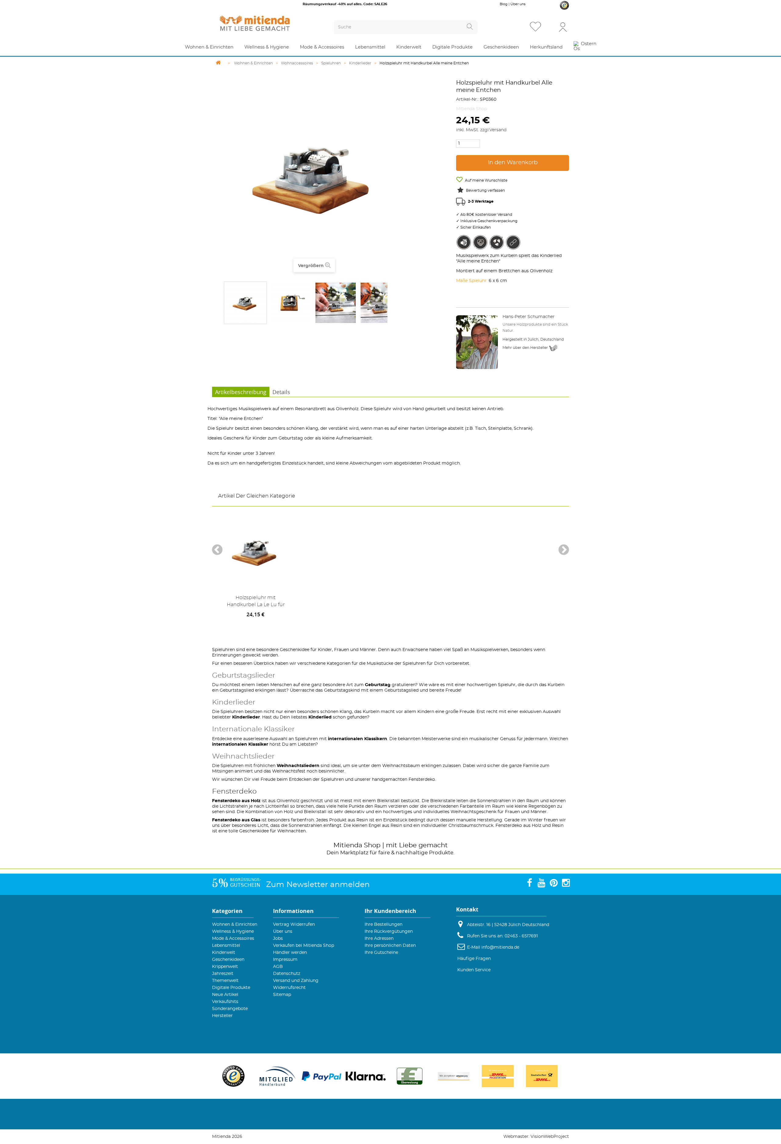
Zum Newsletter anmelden (318, 885)
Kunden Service (474, 970)
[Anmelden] (563, 26)
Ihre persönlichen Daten (390, 945)
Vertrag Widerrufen (294, 924)
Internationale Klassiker (253, 729)
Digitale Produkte (231, 988)
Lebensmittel (226, 945)
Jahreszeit (222, 974)
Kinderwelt (223, 952)
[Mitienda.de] (266, 23)
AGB (278, 967)
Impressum (285, 960)
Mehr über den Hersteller (525, 347)
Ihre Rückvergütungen (389, 931)
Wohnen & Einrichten (234, 924)
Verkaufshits (225, 1002)
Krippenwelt (225, 967)
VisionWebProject (550, 1137)
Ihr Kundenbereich (390, 911)
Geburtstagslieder (243, 675)
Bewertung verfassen (485, 190)
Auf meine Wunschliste (485, 180)
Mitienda (347, 845)
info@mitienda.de (500, 947)
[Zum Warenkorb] (550, 27)
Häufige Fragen (474, 959)
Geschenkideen (228, 960)
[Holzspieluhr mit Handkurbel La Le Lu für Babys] (255, 551)
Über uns (517, 4)
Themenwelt (225, 981)
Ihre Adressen (379, 938)
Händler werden (290, 952)
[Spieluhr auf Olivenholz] (245, 302)
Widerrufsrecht (289, 988)
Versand (497, 130)
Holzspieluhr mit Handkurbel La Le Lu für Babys (256, 602)
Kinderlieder (233, 702)
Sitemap (282, 995)
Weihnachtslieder (243, 756)
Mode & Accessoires (233, 938)
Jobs (278, 938)
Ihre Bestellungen (383, 924)
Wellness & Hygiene (233, 931)
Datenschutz (286, 974)
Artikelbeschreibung (240, 392)
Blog (504, 4)
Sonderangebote (230, 1009)
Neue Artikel (225, 995)
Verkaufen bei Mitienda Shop (303, 945)
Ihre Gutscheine (381, 952)
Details (281, 392)
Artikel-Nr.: (467, 99)
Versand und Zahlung (296, 981)
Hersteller (222, 1016)
